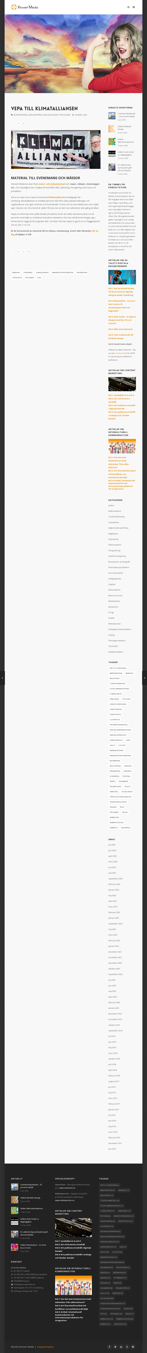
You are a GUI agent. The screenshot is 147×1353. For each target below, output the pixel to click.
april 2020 (112, 997)
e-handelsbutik (116, 694)
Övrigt (111, 612)
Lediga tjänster (114, 578)
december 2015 (115, 1143)
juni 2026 (112, 850)
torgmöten (17, 278)
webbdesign (114, 817)
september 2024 (115, 878)
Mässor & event (50, 115)
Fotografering (114, 550)
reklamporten (115, 787)
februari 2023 (114, 912)
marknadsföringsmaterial (62, 273)
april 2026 (112, 856)
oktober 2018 (114, 1058)
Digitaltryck (113, 533)
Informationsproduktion (118, 567)
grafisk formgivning (118, 704)
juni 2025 (112, 867)
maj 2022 (112, 929)
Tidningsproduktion (116, 640)
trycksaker (29, 278)
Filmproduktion (114, 544)
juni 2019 (112, 1042)
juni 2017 (112, 1087)
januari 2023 (113, 918)
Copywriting (113, 522)
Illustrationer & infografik (119, 561)
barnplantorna (116, 673)
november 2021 (115, 957)
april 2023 (112, 901)
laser (128, 740)
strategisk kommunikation (120, 797)
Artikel (111, 505)
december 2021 (115, 952)
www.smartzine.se (67, 1188)
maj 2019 (112, 1047)
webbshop (114, 828)
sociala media (121, 353)
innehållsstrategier (118, 735)
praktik (112, 781)
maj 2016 (112, 1126)
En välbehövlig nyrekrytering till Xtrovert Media (125, 168)
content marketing (117, 684)
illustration (115, 720)
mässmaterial (82, 273)
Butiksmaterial (21, 115)
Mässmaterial (35, 115)
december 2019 (115, 1013)
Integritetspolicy (45, 1346)
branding (16, 273)
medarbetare (115, 761)
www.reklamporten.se (64, 1200)
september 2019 (115, 1030)
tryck (122, 807)
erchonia (126, 699)
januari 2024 (113, 889)
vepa (39, 278)
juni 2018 (112, 1064)
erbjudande (114, 699)
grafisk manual (116, 709)
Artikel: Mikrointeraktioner (126, 140)
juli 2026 (111, 844)
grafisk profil (115, 714)
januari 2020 (113, 1008)
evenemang (28, 273)
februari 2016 (114, 1137)
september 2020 (115, 974)
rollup (127, 787)
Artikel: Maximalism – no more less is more (33, 1246)
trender (113, 807)
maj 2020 (112, 991)
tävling (125, 812)
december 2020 (115, 963)
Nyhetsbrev (113, 607)
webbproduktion (116, 823)
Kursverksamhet (115, 573)
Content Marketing (116, 516)
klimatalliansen (42, 273)
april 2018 (112, 1070)
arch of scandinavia (118, 668)
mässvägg (128, 771)
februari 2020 (114, 1002)
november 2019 (115, 1019)
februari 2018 (114, 1075)
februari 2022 (114, 940)
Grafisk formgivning (117, 556)
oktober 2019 (114, 1025)
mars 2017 (112, 1098)
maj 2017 (112, 1092)
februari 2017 (114, 1104)
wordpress (125, 828)
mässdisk (127, 766)
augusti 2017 (113, 1081)
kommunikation (116, 740)
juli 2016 (111, 1115)
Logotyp (111, 584)
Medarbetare (114, 601)
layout (112, 745)
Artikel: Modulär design (124, 128)
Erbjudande (113, 539)
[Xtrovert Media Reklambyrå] (24, 7)
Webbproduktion (115, 652)
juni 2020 (112, 985)
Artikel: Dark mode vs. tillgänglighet (126, 153)
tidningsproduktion (118, 802)
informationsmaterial (119, 725)
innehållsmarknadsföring (120, 730)
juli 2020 (111, 980)
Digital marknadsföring (118, 528)
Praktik (111, 618)
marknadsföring (116, 750)
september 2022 (115, 923)
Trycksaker (64, 115)
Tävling (111, 635)
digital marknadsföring (119, 689)
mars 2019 (112, 1053)
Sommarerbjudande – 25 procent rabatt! (126, 115)
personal (126, 776)
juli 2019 (111, 1036)
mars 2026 (112, 861)
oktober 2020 (114, 968)
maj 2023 (112, 895)
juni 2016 (112, 1120)
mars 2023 (112, 906)
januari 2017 (113, 1109)
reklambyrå (123, 781)
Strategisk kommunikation (119, 629)
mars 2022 (112, 935)
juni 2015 (112, 1149)
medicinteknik (115, 766)
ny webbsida (114, 776)
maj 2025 (112, 873)
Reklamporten (114, 623)
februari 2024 (114, 884)
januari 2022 (113, 946)
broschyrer (114, 678)
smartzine (114, 792)
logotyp (122, 745)
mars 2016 (112, 1132)
